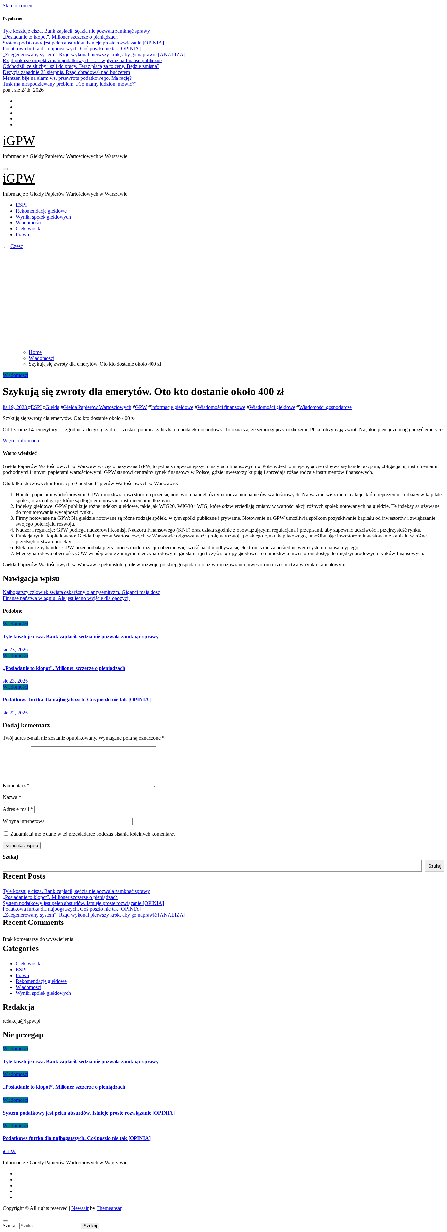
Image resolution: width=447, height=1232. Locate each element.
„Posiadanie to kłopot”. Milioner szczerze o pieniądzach (64, 668)
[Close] (5, 1221)
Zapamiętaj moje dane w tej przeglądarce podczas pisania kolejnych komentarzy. (93, 833)
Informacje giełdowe (172, 407)
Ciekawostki (29, 228)
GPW (141, 407)
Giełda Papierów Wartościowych (97, 407)
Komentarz (16, 785)
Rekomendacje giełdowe (41, 211)
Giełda (52, 407)
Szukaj (10, 857)
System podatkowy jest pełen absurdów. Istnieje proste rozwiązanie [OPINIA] (83, 903)
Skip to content (18, 5)
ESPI (21, 205)
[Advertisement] (223, 298)
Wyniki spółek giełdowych (43, 217)
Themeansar (109, 1208)
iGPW (19, 140)
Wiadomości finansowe (221, 407)
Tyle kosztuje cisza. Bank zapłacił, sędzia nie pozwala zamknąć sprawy (81, 636)
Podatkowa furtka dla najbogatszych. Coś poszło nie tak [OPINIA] (77, 699)
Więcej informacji (21, 440)
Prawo (22, 234)
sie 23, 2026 (15, 649)
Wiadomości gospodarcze (325, 407)
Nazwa (12, 797)
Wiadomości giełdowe (272, 407)
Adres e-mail (18, 809)
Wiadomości (28, 222)
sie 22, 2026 (15, 712)
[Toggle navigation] (5, 169)
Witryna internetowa (24, 821)
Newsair (80, 1208)
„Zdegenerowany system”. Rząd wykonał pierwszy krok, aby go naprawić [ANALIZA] (94, 915)
